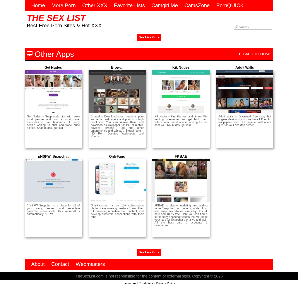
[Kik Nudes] (181, 91)
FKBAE (181, 156)
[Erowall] (117, 91)
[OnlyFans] (117, 180)
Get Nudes (53, 67)
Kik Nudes (181, 67)
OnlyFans (117, 156)
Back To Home (256, 54)
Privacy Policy (165, 283)
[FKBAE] (181, 180)
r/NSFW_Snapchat (53, 156)
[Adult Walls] (245, 91)
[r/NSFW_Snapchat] (53, 180)
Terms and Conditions (138, 283)
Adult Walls (244, 67)
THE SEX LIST (56, 18)
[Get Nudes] (53, 91)
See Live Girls (149, 37)
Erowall (117, 67)
